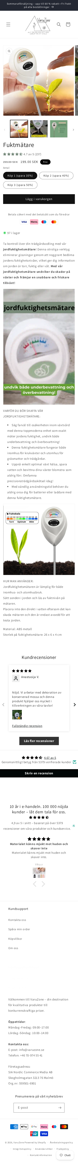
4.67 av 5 (50, 758)
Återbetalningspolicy (61, 1142)
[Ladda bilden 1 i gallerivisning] (19, 129)
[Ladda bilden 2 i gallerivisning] (39, 129)
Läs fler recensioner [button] (39, 741)
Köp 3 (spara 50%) (20, 185)
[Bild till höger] (73, 129)
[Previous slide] (3, 704)
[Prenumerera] (59, 1108)
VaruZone (19, 1142)
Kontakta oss (17, 920)
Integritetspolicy (19, 978)
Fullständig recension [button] (27, 726)
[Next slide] (74, 704)
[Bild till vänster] (4, 129)
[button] (8, 24)
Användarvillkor (19, 987)
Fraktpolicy (63, 1148)
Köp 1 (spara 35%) (20, 175)
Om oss (13, 948)
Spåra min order (19, 929)
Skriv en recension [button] (39, 773)
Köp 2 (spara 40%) (56, 175)
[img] (22, 671)
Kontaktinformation (41, 1155)
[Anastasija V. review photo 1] (17, 715)
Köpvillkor (15, 939)
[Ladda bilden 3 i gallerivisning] (59, 129)
